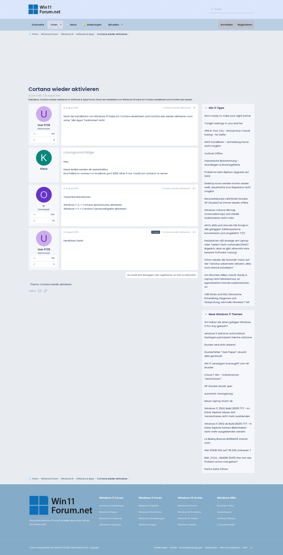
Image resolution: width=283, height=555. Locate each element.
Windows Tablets (187, 524)
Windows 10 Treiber (188, 518)
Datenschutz (211, 547)
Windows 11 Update (149, 505)
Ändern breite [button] (160, 547)
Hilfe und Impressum (230, 547)
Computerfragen (226, 524)
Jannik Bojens (224, 512)
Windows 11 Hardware (150, 512)
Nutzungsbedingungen (191, 547)
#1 (194, 107)
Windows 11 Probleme (110, 518)
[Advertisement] (141, 61)
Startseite (38, 24)
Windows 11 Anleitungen (111, 505)
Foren (54, 24)
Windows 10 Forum (187, 505)
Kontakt (173, 547)
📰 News (71, 24)
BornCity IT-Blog (225, 505)
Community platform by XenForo (58, 547)
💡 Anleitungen (92, 24)
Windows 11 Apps (147, 524)
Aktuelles (113, 24)
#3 (194, 232)
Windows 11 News (108, 512)
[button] (60, 24)
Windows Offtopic (226, 518)
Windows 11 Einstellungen (152, 518)
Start (245, 547)
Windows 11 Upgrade (110, 524)
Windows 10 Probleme (189, 512)
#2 (194, 188)
